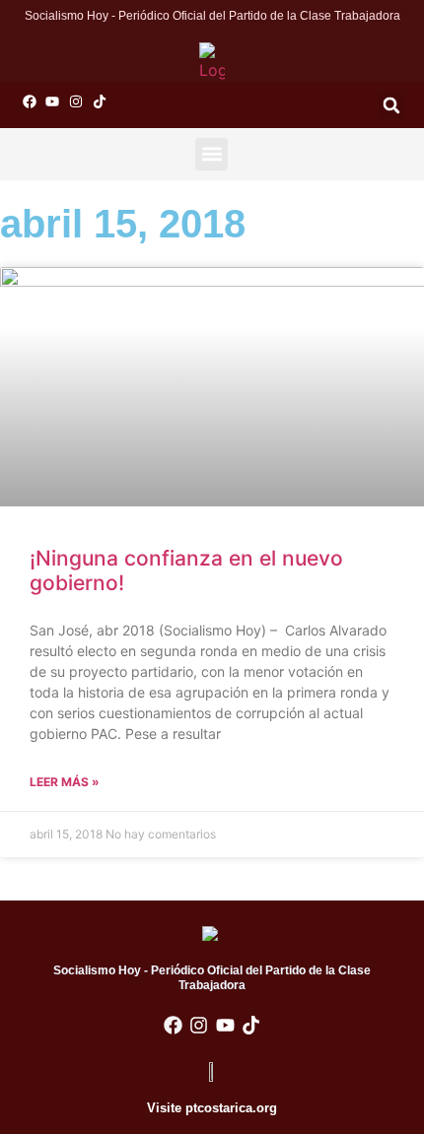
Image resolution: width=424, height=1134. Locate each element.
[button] (391, 105)
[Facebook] (29, 101)
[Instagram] (76, 101)
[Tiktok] (99, 101)
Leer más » (65, 781)
